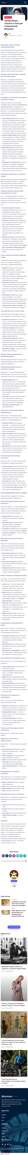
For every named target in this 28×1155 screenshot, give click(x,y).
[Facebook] (2, 1144)
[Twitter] (5, 1144)
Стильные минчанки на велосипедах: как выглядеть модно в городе (13, 1081)
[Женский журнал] (4, 2)
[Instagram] (10, 1144)
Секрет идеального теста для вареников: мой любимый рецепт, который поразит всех (18, 913)
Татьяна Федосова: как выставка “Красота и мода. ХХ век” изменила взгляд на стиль (13, 1042)
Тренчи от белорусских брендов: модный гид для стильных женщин (13, 1004)
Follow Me (14, 881)
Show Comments (14, 927)
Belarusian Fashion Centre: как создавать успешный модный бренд (13, 968)
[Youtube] (8, 1144)
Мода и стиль (8, 17)
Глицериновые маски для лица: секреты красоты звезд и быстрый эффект (18, 903)
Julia (9, 33)
